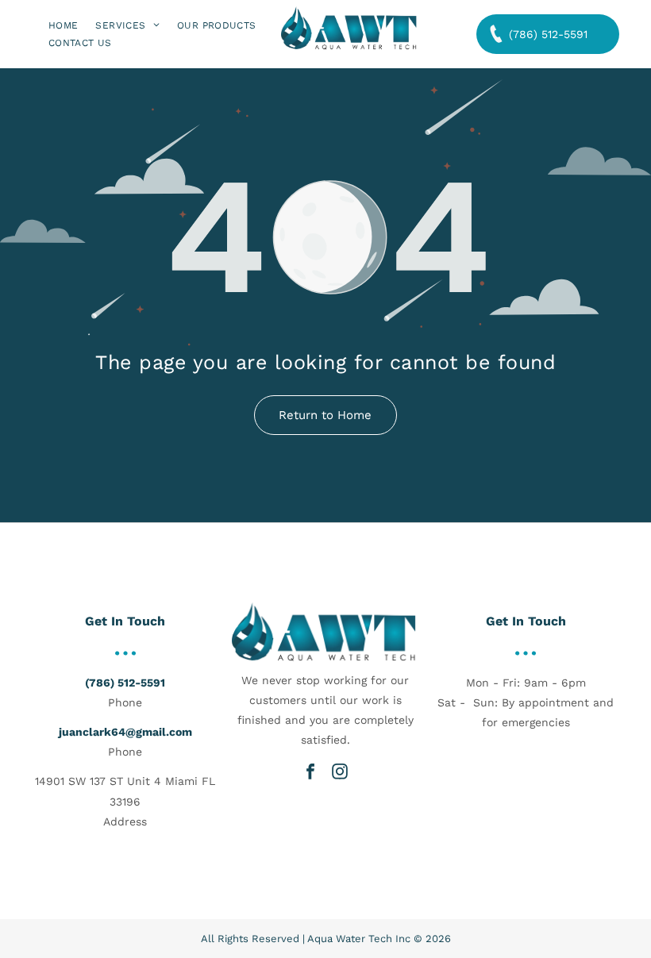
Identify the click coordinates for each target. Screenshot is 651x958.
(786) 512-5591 (125, 682)
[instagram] (340, 771)
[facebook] (310, 771)
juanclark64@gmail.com (125, 731)
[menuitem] (63, 25)
